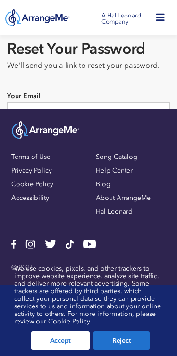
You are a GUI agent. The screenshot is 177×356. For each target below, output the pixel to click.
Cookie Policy (32, 184)
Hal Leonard (114, 211)
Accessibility (30, 198)
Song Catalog (116, 157)
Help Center (114, 170)
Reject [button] (121, 341)
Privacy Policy (31, 170)
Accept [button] (60, 341)
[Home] (37, 18)
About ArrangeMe (123, 198)
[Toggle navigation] (163, 17)
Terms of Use (31, 157)
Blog (103, 184)
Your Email (24, 96)
